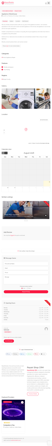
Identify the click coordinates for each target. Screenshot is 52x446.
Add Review (25, 21)
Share (9, 354)
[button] (4, 130)
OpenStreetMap (39, 143)
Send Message (9, 341)
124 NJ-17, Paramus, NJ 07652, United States (14, 16)
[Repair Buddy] (8, 3)
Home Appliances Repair (8, 10)
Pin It (37, 354)
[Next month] (6, 153)
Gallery (11, 21)
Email (43, 354)
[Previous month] (3, 153)
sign (7, 46)
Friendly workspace (8, 67)
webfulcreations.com (16, 440)
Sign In (45, 3)
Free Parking (7, 69)
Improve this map (45, 143)
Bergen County (18, 10)
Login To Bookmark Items (27, 349)
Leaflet (29, 143)
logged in (12, 235)
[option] (10, 98)
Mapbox (33, 143)
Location (18, 21)
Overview (5, 21)
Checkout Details (33, 394)
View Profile (7, 331)
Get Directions (45, 119)
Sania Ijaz (6, 330)
